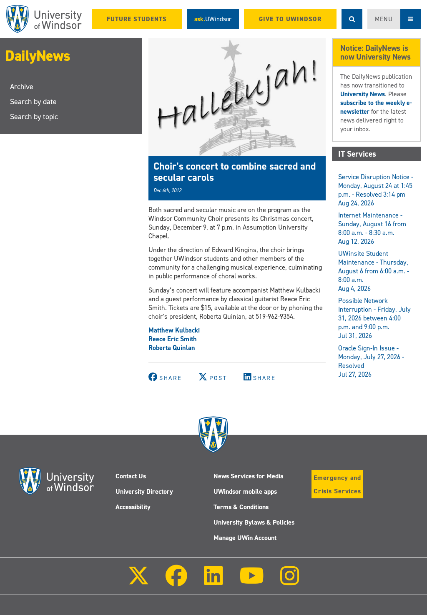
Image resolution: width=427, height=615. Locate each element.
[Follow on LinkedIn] (213, 581)
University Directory (144, 491)
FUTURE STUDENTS (137, 19)
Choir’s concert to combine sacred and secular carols (234, 172)
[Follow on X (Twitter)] (138, 581)
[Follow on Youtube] (251, 581)
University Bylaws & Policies (254, 522)
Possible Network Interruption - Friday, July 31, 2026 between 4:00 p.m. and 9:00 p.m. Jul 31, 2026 (374, 318)
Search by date (33, 102)
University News (362, 94)
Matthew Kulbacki (174, 330)
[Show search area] (352, 19)
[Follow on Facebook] (176, 581)
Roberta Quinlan (171, 347)
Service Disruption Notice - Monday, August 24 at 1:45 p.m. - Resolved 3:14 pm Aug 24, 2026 (375, 190)
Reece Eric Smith (172, 339)
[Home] (44, 19)
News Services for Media (249, 476)
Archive (21, 87)
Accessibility (133, 506)
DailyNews (37, 56)
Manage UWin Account (245, 537)
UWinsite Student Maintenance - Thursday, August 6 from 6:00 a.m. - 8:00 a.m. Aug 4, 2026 (373, 271)
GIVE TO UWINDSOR (290, 19)
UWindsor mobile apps (245, 491)
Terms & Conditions (241, 506)
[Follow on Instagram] (290, 581)
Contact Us (131, 476)
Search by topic (34, 117)
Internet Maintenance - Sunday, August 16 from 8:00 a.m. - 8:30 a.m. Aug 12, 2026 (372, 228)
